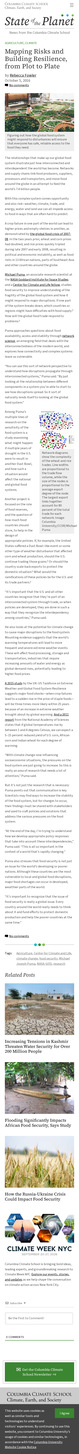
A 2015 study (13, 683)
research (59, 963)
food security (48, 958)
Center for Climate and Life (52, 953)
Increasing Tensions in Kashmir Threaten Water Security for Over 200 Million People (37, 1046)
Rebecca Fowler (23, 75)
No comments (19, 85)
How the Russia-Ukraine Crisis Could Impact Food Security (35, 1197)
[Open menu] (71, 5)
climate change (27, 958)
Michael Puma (15, 274)
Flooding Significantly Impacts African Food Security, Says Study (38, 1123)
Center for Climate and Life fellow (36, 284)
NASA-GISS (44, 963)
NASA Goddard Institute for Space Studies (39, 279)
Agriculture (14, 43)
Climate (31, 43)
